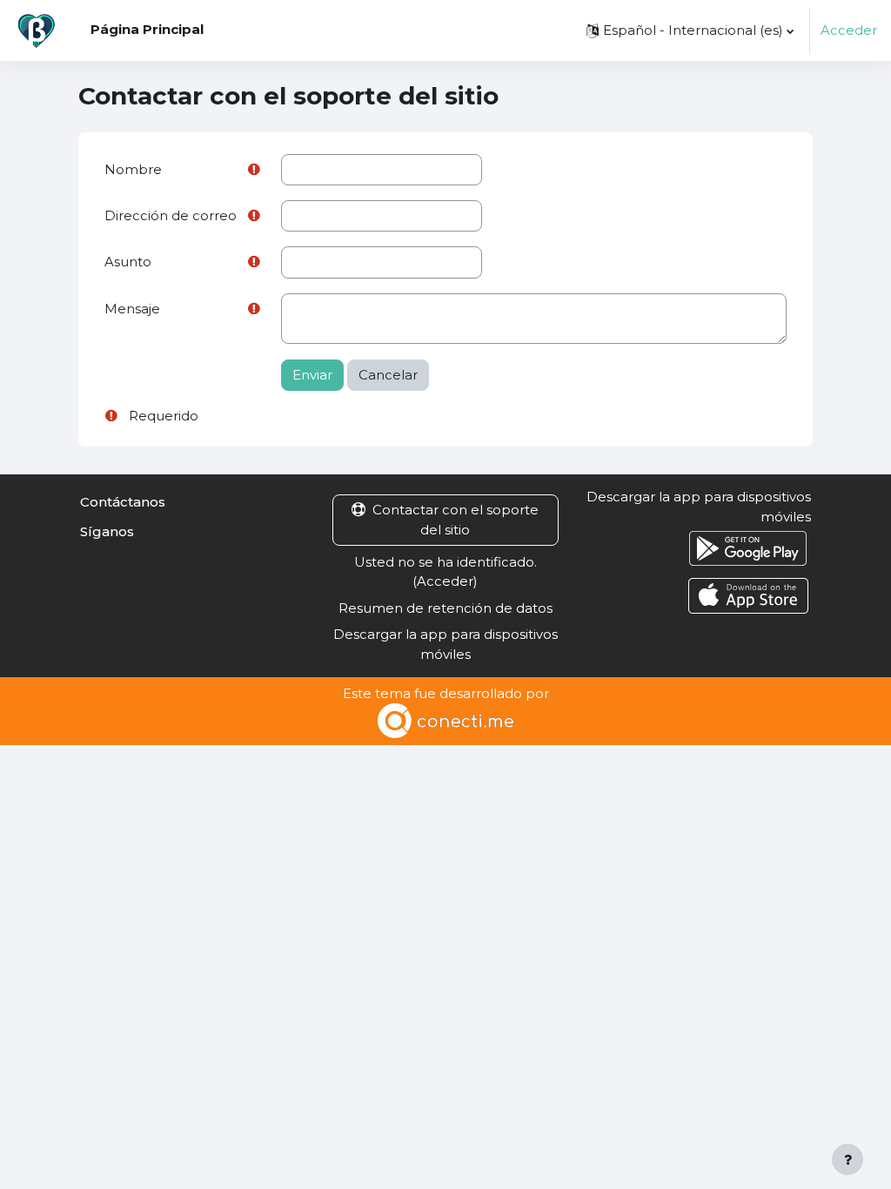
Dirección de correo (170, 216)
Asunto (127, 262)
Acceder (849, 30)
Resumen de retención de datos (445, 608)
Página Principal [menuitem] (147, 29)
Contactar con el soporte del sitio (455, 519)
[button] (690, 30)
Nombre (133, 170)
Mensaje (132, 309)
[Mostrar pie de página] (847, 1159)
